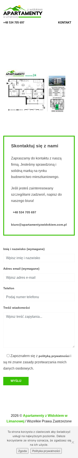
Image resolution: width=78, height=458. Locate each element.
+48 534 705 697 (13, 22)
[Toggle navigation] (73, 11)
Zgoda (22, 451)
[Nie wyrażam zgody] (72, 442)
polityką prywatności (54, 356)
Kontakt (65, 22)
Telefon (8, 288)
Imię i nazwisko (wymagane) (24, 249)
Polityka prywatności (46, 451)
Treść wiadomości (16, 307)
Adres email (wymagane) (21, 268)
